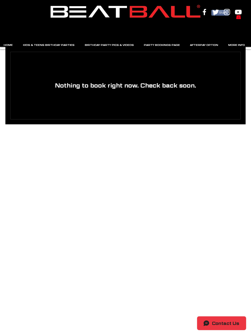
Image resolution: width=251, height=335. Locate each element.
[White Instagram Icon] (227, 12)
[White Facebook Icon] (204, 12)
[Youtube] (238, 12)
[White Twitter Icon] (216, 12)
